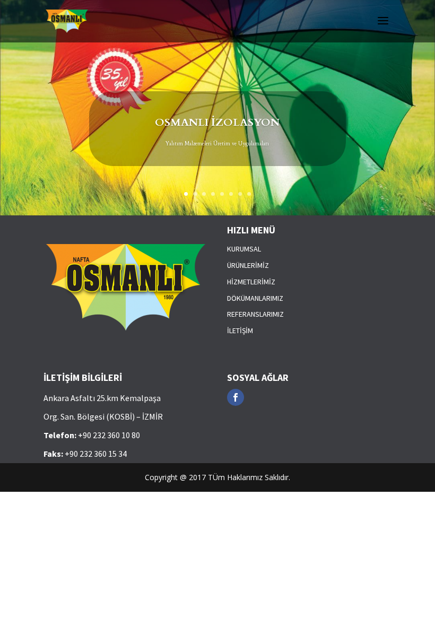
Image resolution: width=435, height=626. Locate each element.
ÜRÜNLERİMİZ (248, 265)
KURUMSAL (244, 249)
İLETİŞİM (240, 330)
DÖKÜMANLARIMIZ (255, 298)
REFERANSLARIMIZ (255, 314)
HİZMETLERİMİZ (251, 281)
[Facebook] (235, 397)
